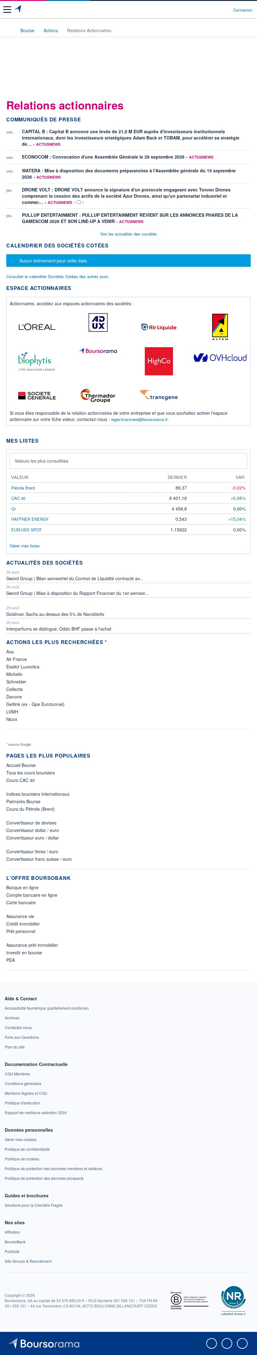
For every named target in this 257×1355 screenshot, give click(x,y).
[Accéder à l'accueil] (8, 30)
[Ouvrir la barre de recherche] (217, 9)
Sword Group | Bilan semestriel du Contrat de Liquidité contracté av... (74, 578)
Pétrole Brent (23, 488)
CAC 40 (18, 498)
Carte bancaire (21, 902)
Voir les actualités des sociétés (128, 234)
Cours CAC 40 (20, 780)
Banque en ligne (22, 887)
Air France (16, 659)
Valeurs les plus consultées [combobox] (41, 461)
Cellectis (14, 689)
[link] (47, 1008)
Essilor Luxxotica (22, 666)
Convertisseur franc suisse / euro (39, 859)
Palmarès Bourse (23, 801)
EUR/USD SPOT (26, 530)
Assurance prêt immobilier (32, 945)
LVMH (12, 711)
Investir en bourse (24, 952)
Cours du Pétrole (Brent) (30, 809)
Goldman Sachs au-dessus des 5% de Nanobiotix (55, 614)
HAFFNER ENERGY (30, 519)
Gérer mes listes (25, 546)
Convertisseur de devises (31, 823)
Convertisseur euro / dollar (32, 838)
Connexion (242, 10)
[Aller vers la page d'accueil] (18, 10)
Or (13, 509)
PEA (10, 960)
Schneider (16, 681)
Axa (10, 651)
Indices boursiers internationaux (38, 794)
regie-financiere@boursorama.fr (139, 419)
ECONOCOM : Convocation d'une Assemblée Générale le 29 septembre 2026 (103, 157)
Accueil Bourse (21, 765)
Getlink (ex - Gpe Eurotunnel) (35, 704)
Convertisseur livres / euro (32, 851)
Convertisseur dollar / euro (32, 830)
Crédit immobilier (23, 924)
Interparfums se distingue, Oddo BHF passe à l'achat (58, 629)
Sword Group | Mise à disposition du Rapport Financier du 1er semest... (77, 593)
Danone (14, 696)
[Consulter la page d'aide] (226, 9)
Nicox (11, 719)
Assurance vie (20, 916)
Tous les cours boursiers (30, 772)
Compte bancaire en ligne (31, 895)
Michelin (14, 674)
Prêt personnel (20, 931)
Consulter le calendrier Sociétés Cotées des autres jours (57, 276)
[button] (7, 9)
